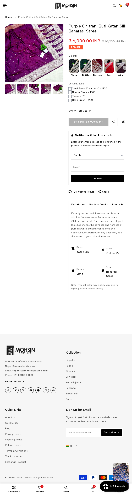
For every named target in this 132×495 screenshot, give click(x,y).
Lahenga (71, 388)
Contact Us (11, 423)
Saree (69, 399)
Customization (76, 83)
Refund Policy (13, 445)
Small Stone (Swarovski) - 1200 (89, 88)
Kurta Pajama (73, 382)
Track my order (13, 456)
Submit (98, 178)
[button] (125, 68)
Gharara (70, 371)
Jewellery (71, 376)
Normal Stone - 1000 (83, 92)
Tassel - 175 (78, 96)
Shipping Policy (13, 439)
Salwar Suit (72, 393)
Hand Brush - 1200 (82, 100)
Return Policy (120, 204)
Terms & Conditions (16, 450)
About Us (10, 417)
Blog (7, 428)
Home (8, 17)
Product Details (98, 204)
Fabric (69, 365)
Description (78, 204)
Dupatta (70, 360)
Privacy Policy (13, 434)
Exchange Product (15, 462)
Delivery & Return (84, 191)
